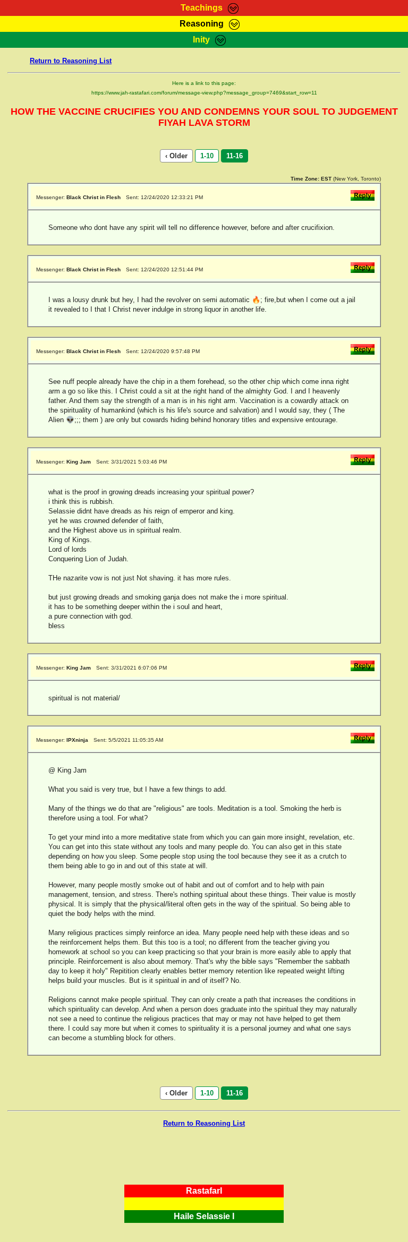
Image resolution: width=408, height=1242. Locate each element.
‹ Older (176, 156)
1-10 (207, 156)
